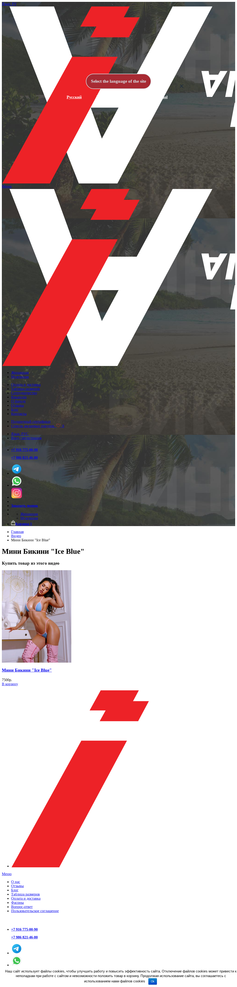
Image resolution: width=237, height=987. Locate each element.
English (103, 97)
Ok (152, 981)
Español (160, 97)
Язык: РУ (9, 4)
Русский (74, 97)
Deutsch (131, 97)
